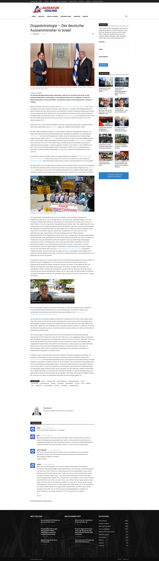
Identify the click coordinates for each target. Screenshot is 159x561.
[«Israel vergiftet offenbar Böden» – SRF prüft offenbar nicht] (122, 102)
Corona (82, 381)
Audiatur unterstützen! (61, 1)
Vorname (102, 42)
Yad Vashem (64, 385)
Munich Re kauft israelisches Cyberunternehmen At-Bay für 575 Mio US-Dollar (121, 91)
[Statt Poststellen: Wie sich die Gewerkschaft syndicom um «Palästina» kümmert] (122, 156)
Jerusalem (88, 383)
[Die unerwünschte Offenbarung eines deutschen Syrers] (34, 522)
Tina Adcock (36, 34)
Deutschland (61, 383)
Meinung (77, 16)
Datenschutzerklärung (98, 1)
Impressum (88, 1)
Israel (82, 383)
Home (34, 16)
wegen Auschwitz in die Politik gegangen (73, 106)
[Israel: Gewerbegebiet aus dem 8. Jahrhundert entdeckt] (122, 138)
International (66, 16)
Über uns (52, 1)
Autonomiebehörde (62, 381)
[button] (126, 16)
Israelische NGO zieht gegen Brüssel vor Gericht (105, 89)
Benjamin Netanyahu (74, 381)
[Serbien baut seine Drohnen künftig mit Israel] (106, 156)
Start (31, 21)
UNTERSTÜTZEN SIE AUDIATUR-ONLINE (114, 175)
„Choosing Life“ (34, 136)
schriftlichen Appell (80, 140)
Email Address (103, 57)
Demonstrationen (45, 383)
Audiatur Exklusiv (39, 21)
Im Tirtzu (52, 138)
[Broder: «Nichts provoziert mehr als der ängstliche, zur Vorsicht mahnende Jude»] (106, 102)
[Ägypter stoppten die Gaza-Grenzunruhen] (34, 542)
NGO (32, 385)
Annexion (43, 381)
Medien (85, 16)
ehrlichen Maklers (36, 359)
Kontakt (47, 1)
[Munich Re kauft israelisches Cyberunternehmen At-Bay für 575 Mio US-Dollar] (122, 82)
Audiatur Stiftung (73, 1)
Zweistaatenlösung (73, 385)
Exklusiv (41, 16)
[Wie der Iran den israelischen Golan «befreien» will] (69, 522)
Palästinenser (39, 385)
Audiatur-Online (51, 381)
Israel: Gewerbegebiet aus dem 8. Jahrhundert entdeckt (121, 146)
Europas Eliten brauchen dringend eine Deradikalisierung (105, 129)
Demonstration (35, 383)
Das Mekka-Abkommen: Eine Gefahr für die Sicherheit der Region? (121, 129)
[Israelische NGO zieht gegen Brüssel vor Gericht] (106, 82)
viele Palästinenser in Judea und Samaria (69, 248)
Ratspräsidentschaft (69, 115)
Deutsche (53, 383)
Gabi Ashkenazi (69, 383)
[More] (107, 397)
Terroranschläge (48, 385)
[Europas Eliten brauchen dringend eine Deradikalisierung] (106, 121)
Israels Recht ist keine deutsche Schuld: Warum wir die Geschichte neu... (106, 146)
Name (101, 49)
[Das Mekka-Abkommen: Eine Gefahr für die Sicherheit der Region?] (122, 121)
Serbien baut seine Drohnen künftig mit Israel (104, 163)
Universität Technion (36, 161)
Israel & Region (52, 16)
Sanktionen (54, 127)
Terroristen (56, 385)
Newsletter (81, 1)
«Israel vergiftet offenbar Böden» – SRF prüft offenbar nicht (121, 110)
